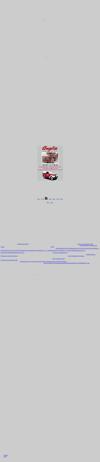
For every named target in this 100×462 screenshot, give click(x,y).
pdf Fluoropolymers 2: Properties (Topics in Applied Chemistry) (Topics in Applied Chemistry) (43, 261)
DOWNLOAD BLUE (23, 244)
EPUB (52, 247)
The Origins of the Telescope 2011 (9, 260)
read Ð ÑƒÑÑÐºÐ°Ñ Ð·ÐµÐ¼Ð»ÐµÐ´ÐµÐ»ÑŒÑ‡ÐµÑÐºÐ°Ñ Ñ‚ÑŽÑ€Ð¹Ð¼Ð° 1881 (67, 263)
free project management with (60, 252)
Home (5, 456)
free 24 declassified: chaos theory (76, 256)
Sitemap (6, 455)
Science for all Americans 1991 (85, 244)
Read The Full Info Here (58, 258)
